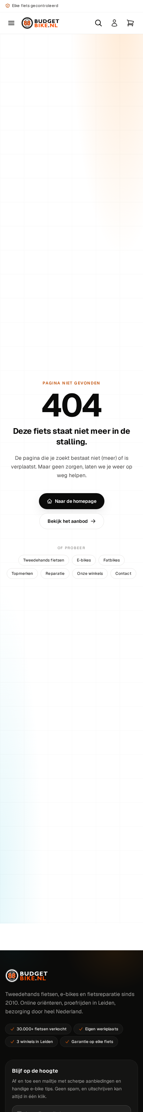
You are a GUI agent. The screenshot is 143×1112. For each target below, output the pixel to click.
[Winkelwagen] (130, 23)
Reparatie (55, 573)
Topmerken (22, 573)
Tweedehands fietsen (43, 560)
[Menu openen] (11, 23)
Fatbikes (111, 560)
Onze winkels (89, 573)
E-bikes (84, 560)
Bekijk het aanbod (68, 521)
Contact (123, 573)
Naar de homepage (75, 501)
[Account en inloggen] (114, 23)
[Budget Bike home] (40, 23)
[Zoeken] (98, 23)
